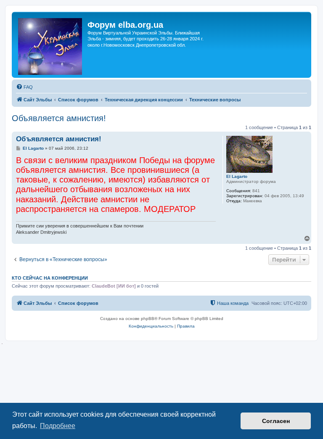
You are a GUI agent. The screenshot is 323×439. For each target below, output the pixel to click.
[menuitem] (24, 87)
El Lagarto (236, 176)
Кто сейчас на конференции (50, 277)
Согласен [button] (276, 421)
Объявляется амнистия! (59, 118)
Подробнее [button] (57, 425)
